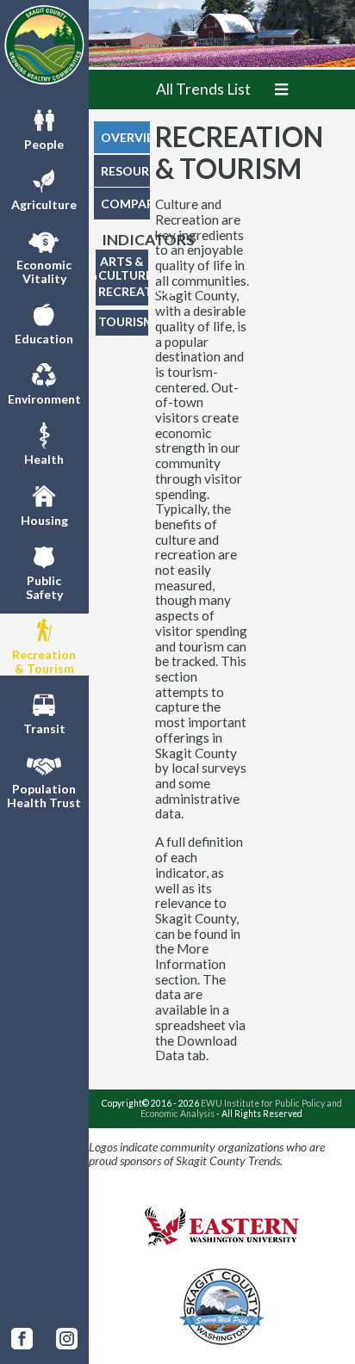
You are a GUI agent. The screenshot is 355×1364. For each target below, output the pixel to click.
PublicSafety (44, 587)
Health (44, 459)
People (44, 144)
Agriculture (44, 204)
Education (44, 338)
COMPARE (125, 203)
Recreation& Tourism (44, 661)
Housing (44, 520)
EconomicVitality (44, 271)
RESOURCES (125, 171)
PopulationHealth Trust (44, 795)
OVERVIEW (125, 137)
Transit (44, 728)
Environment (44, 399)
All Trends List (203, 89)
